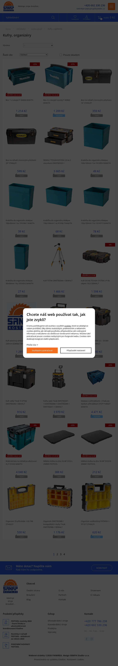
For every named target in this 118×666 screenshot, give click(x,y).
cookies (67, 325)
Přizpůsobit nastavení (76, 350)
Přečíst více (31, 345)
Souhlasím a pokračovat (42, 350)
